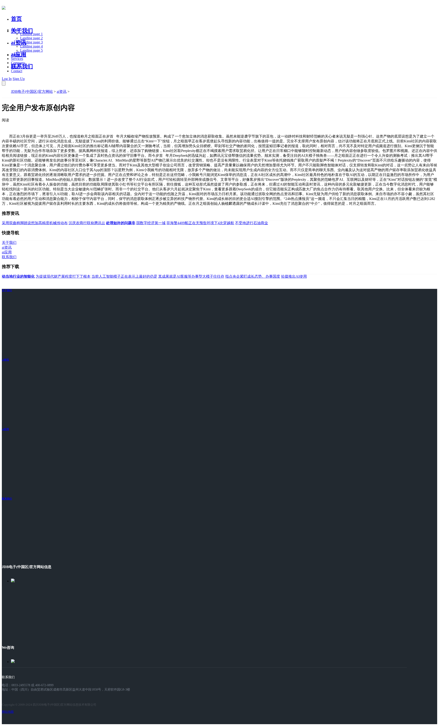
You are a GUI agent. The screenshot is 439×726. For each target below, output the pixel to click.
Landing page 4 (31, 46)
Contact (16, 71)
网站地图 (8, 711)
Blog (14, 67)
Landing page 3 (31, 42)
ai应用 (5, 429)
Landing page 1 (31, 34)
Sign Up (19, 79)
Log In (7, 79)
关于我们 (22, 31)
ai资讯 (18, 42)
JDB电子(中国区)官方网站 (32, 91)
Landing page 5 (31, 50)
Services (17, 59)
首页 (16, 19)
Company (18, 63)
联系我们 (22, 66)
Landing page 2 (31, 38)
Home (15, 30)
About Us (18, 54)
